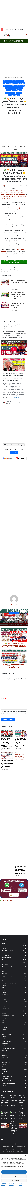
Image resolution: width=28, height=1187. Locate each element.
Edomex (4, 999)
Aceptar (14, 1172)
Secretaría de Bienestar (13, 95)
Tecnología (4, 1071)
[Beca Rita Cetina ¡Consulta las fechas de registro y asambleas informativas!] (23, 1116)
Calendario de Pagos (17, 445)
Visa (3, 1087)
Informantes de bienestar (16, 88)
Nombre (3, 698)
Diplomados (5, 994)
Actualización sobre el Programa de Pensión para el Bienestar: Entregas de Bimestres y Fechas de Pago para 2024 (21, 870)
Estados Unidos (5, 1008)
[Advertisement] (14, 14)
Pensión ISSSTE (6, 1046)
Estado (3, 1006)
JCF (3, 1022)
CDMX (3, 978)
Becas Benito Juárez (7, 962)
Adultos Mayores (5, 1144)
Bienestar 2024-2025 (9, 85)
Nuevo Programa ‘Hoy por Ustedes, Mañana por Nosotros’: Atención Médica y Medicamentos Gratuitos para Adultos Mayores (14, 619)
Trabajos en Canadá (7, 1076)
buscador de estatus (7, 976)
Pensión (19, 90)
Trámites (4, 1085)
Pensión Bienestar (10, 92)
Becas (3, 959)
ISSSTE (4, 1020)
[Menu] (2, 35)
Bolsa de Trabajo (6, 973)
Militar (3, 1032)
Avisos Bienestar (20, 83)
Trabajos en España (6, 1080)
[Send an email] (8, 146)
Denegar (14, 1176)
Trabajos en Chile (6, 1078)
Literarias (4, 1029)
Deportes (4, 992)
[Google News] (8, 458)
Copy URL (14, 452)
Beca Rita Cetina (5, 1149)
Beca (13, 1146)
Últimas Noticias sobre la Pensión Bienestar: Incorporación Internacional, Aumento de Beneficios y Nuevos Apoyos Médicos (6, 743)
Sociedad (4, 1069)
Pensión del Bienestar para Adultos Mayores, (13, 190)
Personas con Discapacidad (8, 1048)
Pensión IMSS (5, 1043)
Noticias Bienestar (11, 90)
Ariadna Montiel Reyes (9, 83)
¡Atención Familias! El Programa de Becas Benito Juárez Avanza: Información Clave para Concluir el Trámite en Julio (7, 764)
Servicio (4, 1064)
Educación (4, 1001)
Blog (7, 88)
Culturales (4, 987)
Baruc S (6, 146)
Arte (3, 952)
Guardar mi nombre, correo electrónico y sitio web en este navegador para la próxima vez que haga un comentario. (13, 714)
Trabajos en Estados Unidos (8, 1083)
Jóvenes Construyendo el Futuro (10, 1025)
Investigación (5, 1018)
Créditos (4, 985)
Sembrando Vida (6, 1062)
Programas (19, 92)
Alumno (4, 945)
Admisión (4, 943)
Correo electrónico (6, 705)
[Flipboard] (20, 458)
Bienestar (24, 1149)
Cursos (3, 990)
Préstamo (4, 1050)
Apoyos (22, 80)
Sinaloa (4, 1066)
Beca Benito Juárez (21, 1146)
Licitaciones (5, 1027)
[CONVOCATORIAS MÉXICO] (7, 34)
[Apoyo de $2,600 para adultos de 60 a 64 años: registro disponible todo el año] (23, 1125)
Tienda (3, 1073)
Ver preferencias (14, 1180)
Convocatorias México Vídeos (16, 77)
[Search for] (26, 35)
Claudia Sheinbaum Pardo (8, 980)
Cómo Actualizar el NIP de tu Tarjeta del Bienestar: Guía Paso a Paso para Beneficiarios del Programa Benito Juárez (20, 742)
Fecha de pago (20, 1151)
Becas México (5, 964)
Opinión (4, 1036)
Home (7, 77)
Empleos (4, 1004)
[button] (26, 1155)
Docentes (4, 997)
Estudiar (4, 1011)
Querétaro (4, 1055)
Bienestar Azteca (20, 85)
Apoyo (17, 1144)
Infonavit (4, 1013)
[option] (14, 617)
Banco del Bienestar (7, 957)
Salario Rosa (5, 1057)
